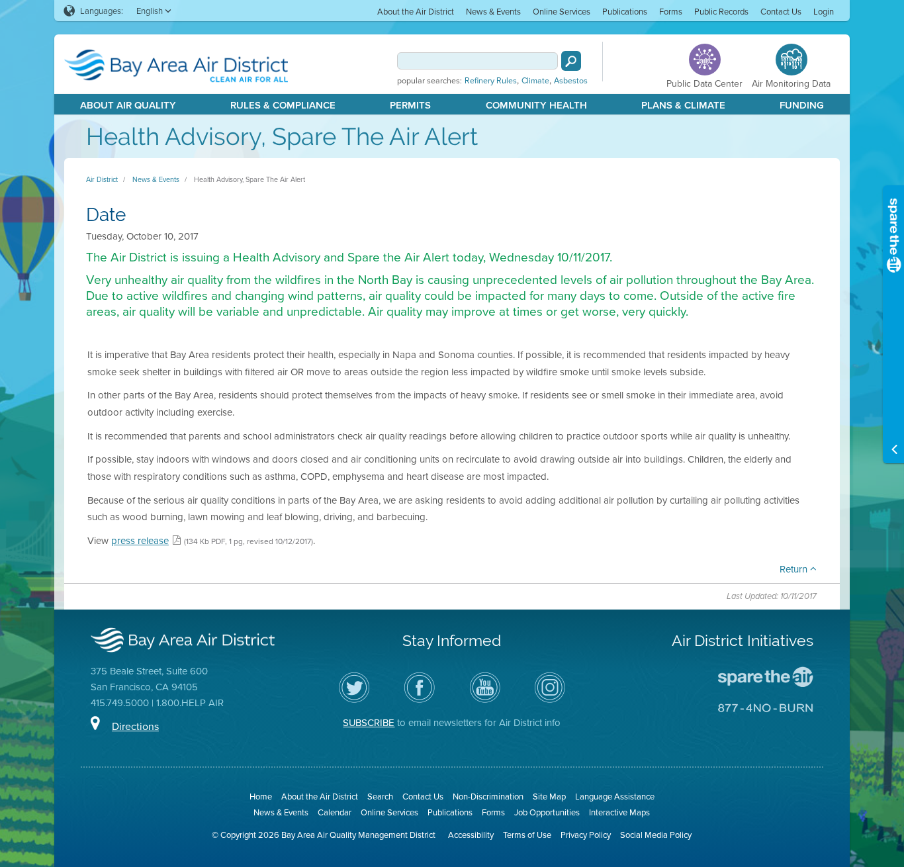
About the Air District (415, 11)
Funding (802, 105)
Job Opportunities (547, 812)
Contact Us (780, 11)
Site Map (549, 796)
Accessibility (471, 835)
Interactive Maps (619, 812)
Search (380, 796)
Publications (624, 11)
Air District (102, 179)
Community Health (536, 105)
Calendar (334, 812)
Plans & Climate (683, 105)
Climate (535, 80)
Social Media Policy (656, 835)
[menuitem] (415, 11)
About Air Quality (128, 105)
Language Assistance (615, 796)
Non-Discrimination (488, 796)
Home (260, 796)
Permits (410, 105)
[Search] (571, 61)
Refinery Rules (491, 80)
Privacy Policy (586, 835)
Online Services (561, 11)
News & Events (493, 11)
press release (140, 540)
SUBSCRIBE (368, 722)
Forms (670, 11)
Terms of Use (527, 835)
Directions (135, 726)
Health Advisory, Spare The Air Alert (249, 179)
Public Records (721, 11)
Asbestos (571, 80)
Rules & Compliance (283, 105)
